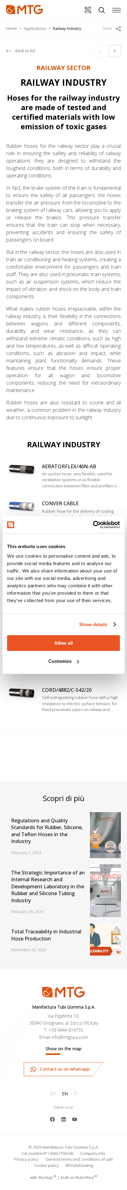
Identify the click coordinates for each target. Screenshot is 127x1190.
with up (43, 1177)
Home (11, 28)
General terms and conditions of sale (79, 1159)
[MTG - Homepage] (24, 9)
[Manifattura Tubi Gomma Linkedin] (63, 1118)
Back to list (25, 50)
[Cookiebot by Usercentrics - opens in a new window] (93, 525)
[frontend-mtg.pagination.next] (115, 51)
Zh (53, 1094)
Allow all (63, 643)
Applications (35, 28)
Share (107, 28)
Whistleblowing (79, 1165)
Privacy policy (26, 1159)
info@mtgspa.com (69, 1037)
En (65, 1094)
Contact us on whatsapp (64, 1069)
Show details (93, 624)
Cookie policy (46, 1165)
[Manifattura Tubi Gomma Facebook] (52, 1118)
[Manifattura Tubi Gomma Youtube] (74, 1118)
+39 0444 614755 (65, 1030)
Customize (60, 661)
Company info (92, 1153)
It (75, 1094)
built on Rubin (79, 1177)
